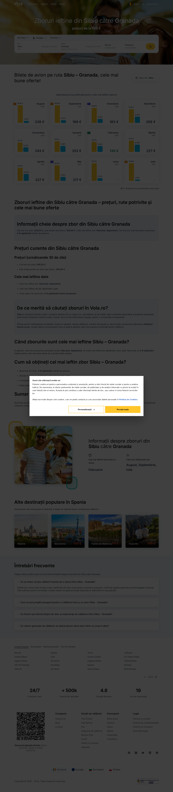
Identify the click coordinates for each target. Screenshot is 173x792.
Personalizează (84, 409)
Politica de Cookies (128, 399)
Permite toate (123, 409)
